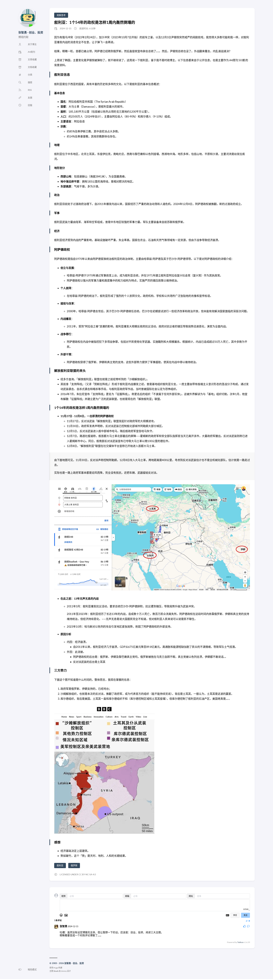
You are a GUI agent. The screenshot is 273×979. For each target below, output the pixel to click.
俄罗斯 (74, 865)
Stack (56, 971)
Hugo (56, 968)
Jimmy (64, 971)
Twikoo (240, 942)
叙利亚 (60, 865)
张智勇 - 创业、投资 (30, 32)
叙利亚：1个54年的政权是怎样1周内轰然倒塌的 (94, 22)
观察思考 (61, 15)
